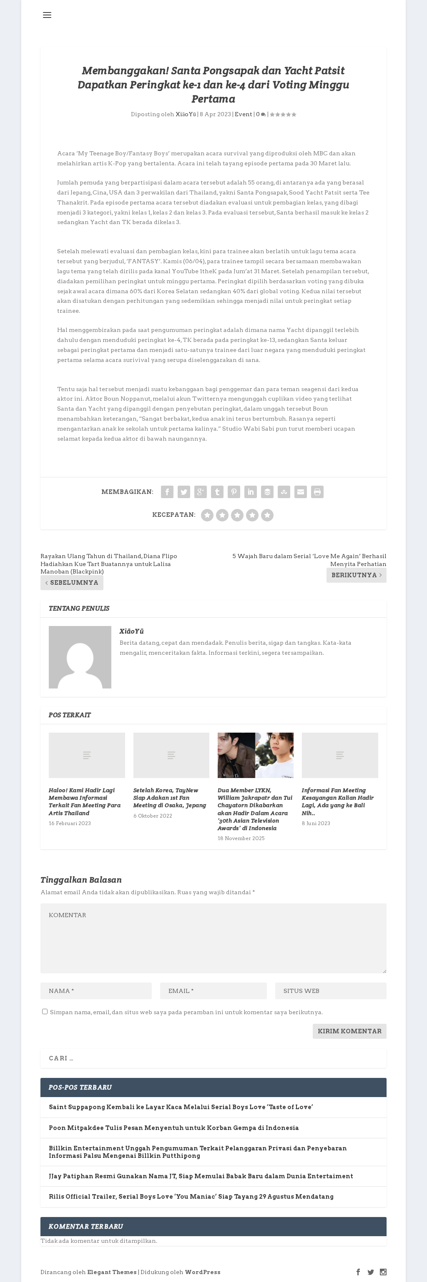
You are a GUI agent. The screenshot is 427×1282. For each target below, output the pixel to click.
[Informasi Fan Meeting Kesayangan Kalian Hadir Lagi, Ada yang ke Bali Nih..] (340, 755)
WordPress (203, 1272)
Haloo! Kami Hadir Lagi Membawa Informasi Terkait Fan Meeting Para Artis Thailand (85, 801)
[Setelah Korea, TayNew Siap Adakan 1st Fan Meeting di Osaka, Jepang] (171, 755)
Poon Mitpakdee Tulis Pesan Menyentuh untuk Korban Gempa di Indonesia (174, 1128)
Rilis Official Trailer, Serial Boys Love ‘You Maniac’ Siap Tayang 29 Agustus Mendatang (191, 1196)
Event (243, 114)
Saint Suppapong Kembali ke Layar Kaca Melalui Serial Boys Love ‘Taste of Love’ (181, 1107)
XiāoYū (186, 114)
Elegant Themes (112, 1272)
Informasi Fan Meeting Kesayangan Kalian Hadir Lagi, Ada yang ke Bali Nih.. (338, 801)
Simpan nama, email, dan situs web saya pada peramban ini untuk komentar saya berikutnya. (186, 1012)
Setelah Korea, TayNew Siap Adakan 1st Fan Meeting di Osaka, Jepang (169, 797)
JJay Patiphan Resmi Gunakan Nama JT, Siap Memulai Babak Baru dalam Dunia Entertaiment (201, 1176)
